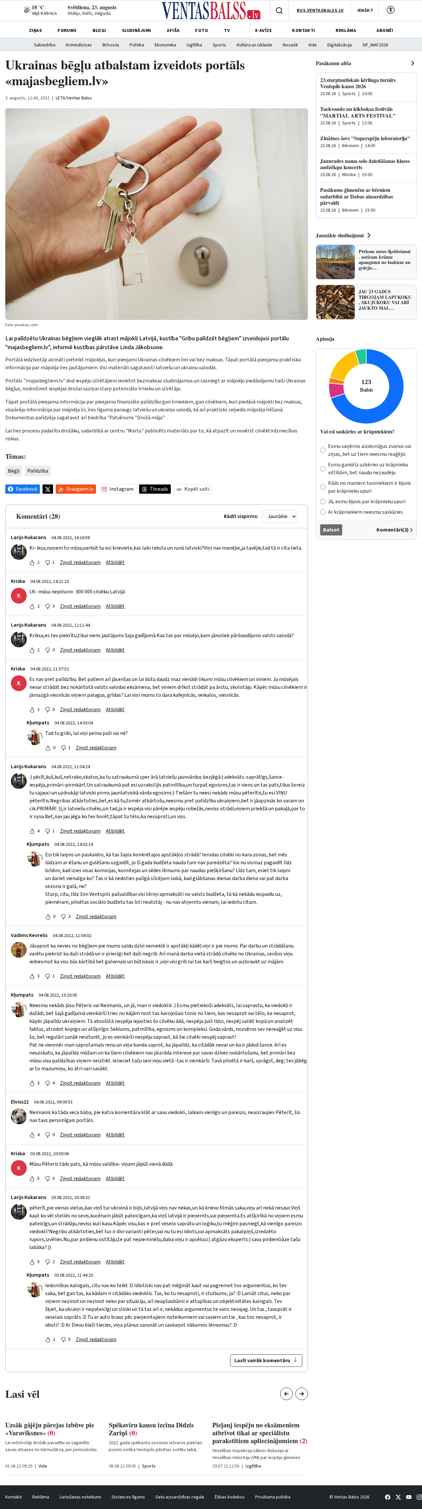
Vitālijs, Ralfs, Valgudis (89, 13)
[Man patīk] (32, 562)
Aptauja (325, 338)
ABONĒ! (385, 30)
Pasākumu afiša (333, 63)
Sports (219, 45)
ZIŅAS (35, 30)
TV (227, 30)
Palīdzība (37, 471)
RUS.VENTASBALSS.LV (320, 10)
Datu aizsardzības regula (180, 1497)
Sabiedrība (44, 45)
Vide (312, 45)
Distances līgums (128, 1497)
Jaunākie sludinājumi (340, 235)
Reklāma (40, 1497)
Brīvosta (111, 45)
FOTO (201, 30)
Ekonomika (165, 45)
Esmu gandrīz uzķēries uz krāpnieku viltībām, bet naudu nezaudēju (368, 468)
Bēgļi (13, 471)
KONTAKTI (303, 30)
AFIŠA (173, 30)
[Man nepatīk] (47, 562)
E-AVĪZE (263, 30)
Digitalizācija (339, 45)
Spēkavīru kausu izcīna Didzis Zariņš (47, 1429)
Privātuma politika (272, 1497)
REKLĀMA (346, 30)
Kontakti (13, 1497)
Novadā (290, 45)
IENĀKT (365, 10)
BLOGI (99, 30)
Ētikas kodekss (230, 1497)
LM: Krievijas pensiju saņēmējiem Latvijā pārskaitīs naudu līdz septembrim (255, 1432)
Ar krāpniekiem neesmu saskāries (365, 512)
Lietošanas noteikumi (80, 1497)
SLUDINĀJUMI (136, 30)
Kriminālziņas (79, 45)
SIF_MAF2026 (375, 45)
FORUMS (67, 30)
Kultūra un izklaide (254, 45)
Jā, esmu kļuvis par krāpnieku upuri (367, 501)
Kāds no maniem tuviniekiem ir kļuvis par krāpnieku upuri (369, 487)
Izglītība (194, 45)
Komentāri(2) (393, 529)
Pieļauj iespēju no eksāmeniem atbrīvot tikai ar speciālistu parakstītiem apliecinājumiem (156, 1432)
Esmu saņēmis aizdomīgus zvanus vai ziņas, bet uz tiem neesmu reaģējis (369, 450)
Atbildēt (115, 562)
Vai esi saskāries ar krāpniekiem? (357, 431)
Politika (137, 45)
